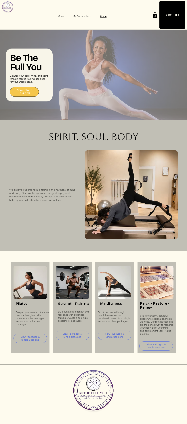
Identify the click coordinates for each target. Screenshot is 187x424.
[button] (155, 15)
